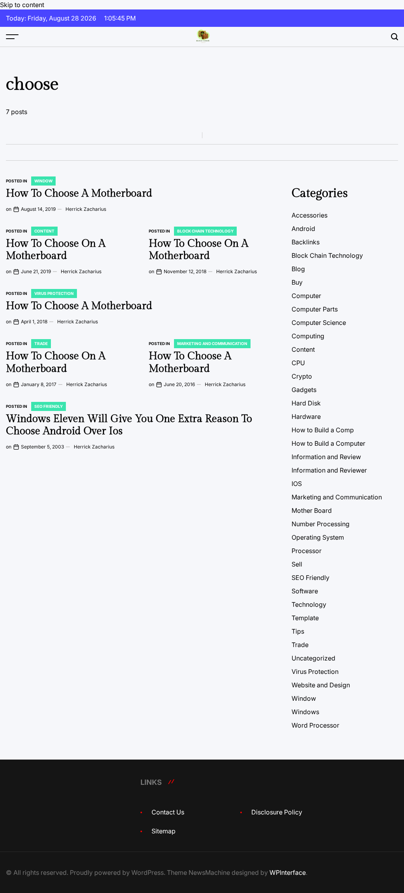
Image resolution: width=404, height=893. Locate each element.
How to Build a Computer (328, 443)
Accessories (309, 215)
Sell (297, 564)
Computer (306, 296)
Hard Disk (306, 403)
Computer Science (319, 322)
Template (305, 618)
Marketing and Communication (212, 343)
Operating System (318, 537)
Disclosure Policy (276, 812)
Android (303, 229)
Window (43, 180)
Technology (309, 604)
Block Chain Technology (205, 231)
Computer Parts (315, 309)
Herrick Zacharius (85, 209)
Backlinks (306, 242)
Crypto (302, 376)
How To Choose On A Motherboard (55, 250)
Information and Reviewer (329, 470)
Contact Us (168, 812)
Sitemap (164, 831)
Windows (305, 712)
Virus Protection (54, 293)
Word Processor (315, 725)
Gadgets (304, 390)
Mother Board (312, 510)
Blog (298, 269)
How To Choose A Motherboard (79, 193)
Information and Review (326, 457)
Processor (307, 551)
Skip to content (22, 5)
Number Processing (321, 524)
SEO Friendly (48, 406)
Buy (297, 282)
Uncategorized (313, 658)
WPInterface (287, 872)
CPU (298, 363)
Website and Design (321, 685)
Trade (41, 343)
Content (44, 231)
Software (305, 591)
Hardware (306, 416)
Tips (298, 631)
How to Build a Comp (323, 430)
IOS (297, 484)
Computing (308, 336)
